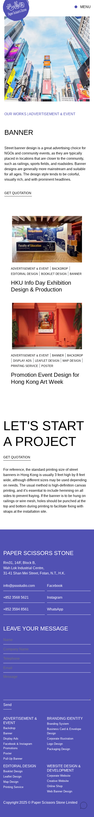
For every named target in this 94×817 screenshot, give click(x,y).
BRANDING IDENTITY (65, 718)
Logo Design (55, 743)
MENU (85, 7)
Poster (47, 366)
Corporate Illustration (60, 738)
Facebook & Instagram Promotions (17, 746)
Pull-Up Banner (12, 758)
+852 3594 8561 (16, 609)
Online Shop (55, 786)
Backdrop (60, 268)
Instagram (54, 597)
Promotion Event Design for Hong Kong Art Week (45, 378)
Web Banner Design (59, 791)
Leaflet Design (47, 360)
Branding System (58, 723)
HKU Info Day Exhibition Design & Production (41, 286)
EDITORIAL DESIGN (24, 274)
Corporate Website (58, 775)
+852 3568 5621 (16, 597)
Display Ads (22, 360)
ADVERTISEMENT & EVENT (52, 114)
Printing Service (24, 366)
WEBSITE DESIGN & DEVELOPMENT (64, 768)
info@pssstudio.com (19, 585)
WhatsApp (55, 609)
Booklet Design (53, 274)
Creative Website (58, 781)
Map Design (72, 360)
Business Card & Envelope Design (64, 731)
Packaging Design (58, 749)
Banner (76, 274)
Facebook (55, 585)
